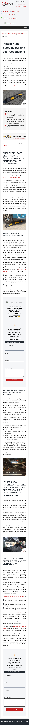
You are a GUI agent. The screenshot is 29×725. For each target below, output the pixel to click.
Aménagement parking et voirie (13, 33)
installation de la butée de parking (14, 596)
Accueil (3, 33)
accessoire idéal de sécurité (16, 613)
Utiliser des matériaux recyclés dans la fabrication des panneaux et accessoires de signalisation (15, 121)
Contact (26, 721)
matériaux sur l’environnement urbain (11, 177)
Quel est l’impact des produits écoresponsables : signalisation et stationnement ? (15, 115)
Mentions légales (20, 721)
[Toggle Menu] (25, 27)
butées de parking (12, 85)
